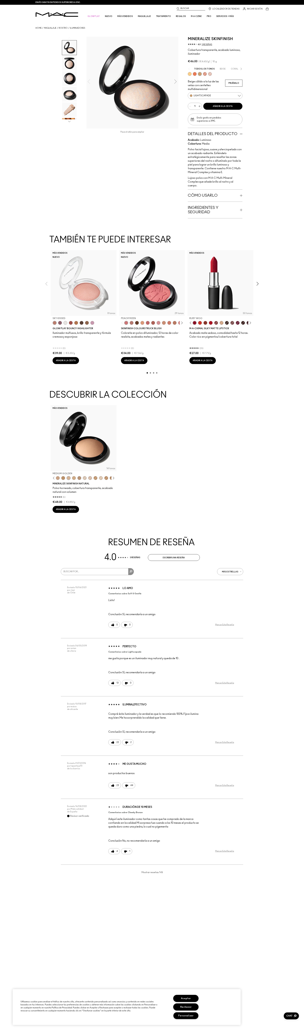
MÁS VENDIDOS (125, 16)
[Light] (85, 478)
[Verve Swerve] (216, 323)
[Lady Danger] (200, 323)
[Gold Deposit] (195, 74)
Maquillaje (50, 28)
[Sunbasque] (164, 323)
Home (38, 28)
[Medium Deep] (58, 478)
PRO (209, 16)
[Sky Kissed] (55, 323)
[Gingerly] (175, 323)
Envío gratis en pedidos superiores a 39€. (57, 2)
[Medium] (90, 478)
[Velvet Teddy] (132, 323)
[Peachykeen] (126, 323)
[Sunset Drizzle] (60, 323)
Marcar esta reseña (224, 625)
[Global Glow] (190, 74)
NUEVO (108, 16)
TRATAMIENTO (163, 16)
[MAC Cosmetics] (56, 14)
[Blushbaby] (158, 323)
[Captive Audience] (238, 323)
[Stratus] (92, 323)
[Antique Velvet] (137, 323)
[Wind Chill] (65, 323)
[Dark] (95, 478)
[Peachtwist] (169, 323)
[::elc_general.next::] (181, 323)
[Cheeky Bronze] (205, 74)
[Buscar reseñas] (131, 571)
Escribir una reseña (174, 558)
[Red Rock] (211, 323)
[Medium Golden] (68, 478)
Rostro (63, 28)
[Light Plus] (101, 478)
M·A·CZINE (196, 16)
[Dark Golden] (79, 478)
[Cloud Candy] (71, 323)
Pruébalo (233, 83)
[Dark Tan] (106, 478)
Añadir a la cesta (223, 106)
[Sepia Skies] (87, 323)
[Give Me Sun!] (63, 478)
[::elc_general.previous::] (122, 323)
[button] (291, 1016)
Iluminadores (77, 28)
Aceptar (186, 998)
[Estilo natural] (221, 323)
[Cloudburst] (76, 323)
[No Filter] (153, 323)
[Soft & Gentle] (210, 74)
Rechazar (186, 1007)
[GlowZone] (81, 323)
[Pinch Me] (148, 323)
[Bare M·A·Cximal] (227, 323)
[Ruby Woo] (195, 323)
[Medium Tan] (74, 478)
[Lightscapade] (200, 74)
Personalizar (186, 1015)
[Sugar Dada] (205, 323)
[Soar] (232, 323)
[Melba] (142, 323)
